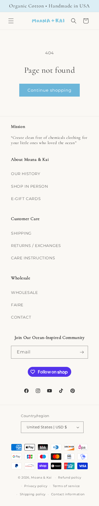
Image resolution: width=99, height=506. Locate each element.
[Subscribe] (82, 352)
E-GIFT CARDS (26, 198)
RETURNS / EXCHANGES (36, 245)
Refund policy (69, 477)
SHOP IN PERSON (29, 186)
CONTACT (21, 317)
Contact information (68, 494)
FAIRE (17, 304)
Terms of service (66, 486)
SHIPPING (21, 233)
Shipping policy (33, 494)
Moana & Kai (41, 477)
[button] (11, 21)
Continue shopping (50, 90)
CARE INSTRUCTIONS (33, 257)
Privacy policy (35, 486)
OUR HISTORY (25, 173)
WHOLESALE (24, 292)
